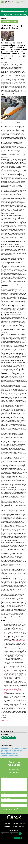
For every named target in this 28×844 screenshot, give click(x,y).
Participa (14, 826)
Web (2, 803)
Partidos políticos (8, 754)
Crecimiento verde (20, 748)
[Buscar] (26, 10)
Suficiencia (14, 755)
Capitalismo (6, 748)
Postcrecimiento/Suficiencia (10, 21)
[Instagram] (17, 838)
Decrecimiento (7, 750)
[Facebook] (15, 838)
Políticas (5, 755)
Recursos (22, 823)
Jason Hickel (9, 731)
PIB (18, 754)
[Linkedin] (19, 838)
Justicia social (17, 752)
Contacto (21, 826)
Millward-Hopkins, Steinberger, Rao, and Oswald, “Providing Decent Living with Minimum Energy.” (14, 691)
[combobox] (12, 10)
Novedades (7, 826)
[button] (25, 6)
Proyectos (15, 823)
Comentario (4, 777)
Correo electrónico (6, 798)
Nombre (3, 793)
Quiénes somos (7, 823)
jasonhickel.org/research (19, 640)
